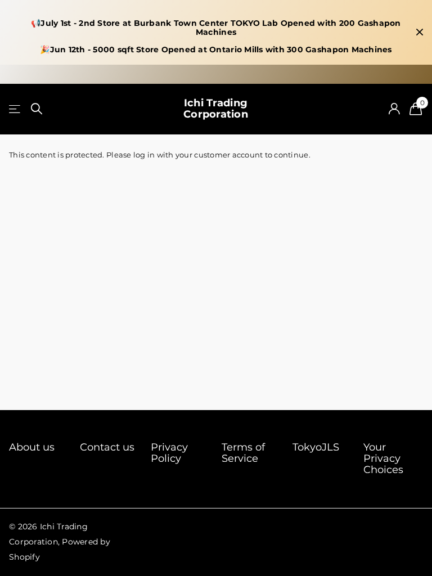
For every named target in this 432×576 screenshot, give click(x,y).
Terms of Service (243, 453)
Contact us (107, 447)
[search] (36, 109)
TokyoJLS (315, 447)
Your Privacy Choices (383, 458)
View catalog (15, 109)
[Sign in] (394, 109)
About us (32, 447)
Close (419, 32)
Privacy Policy (169, 453)
